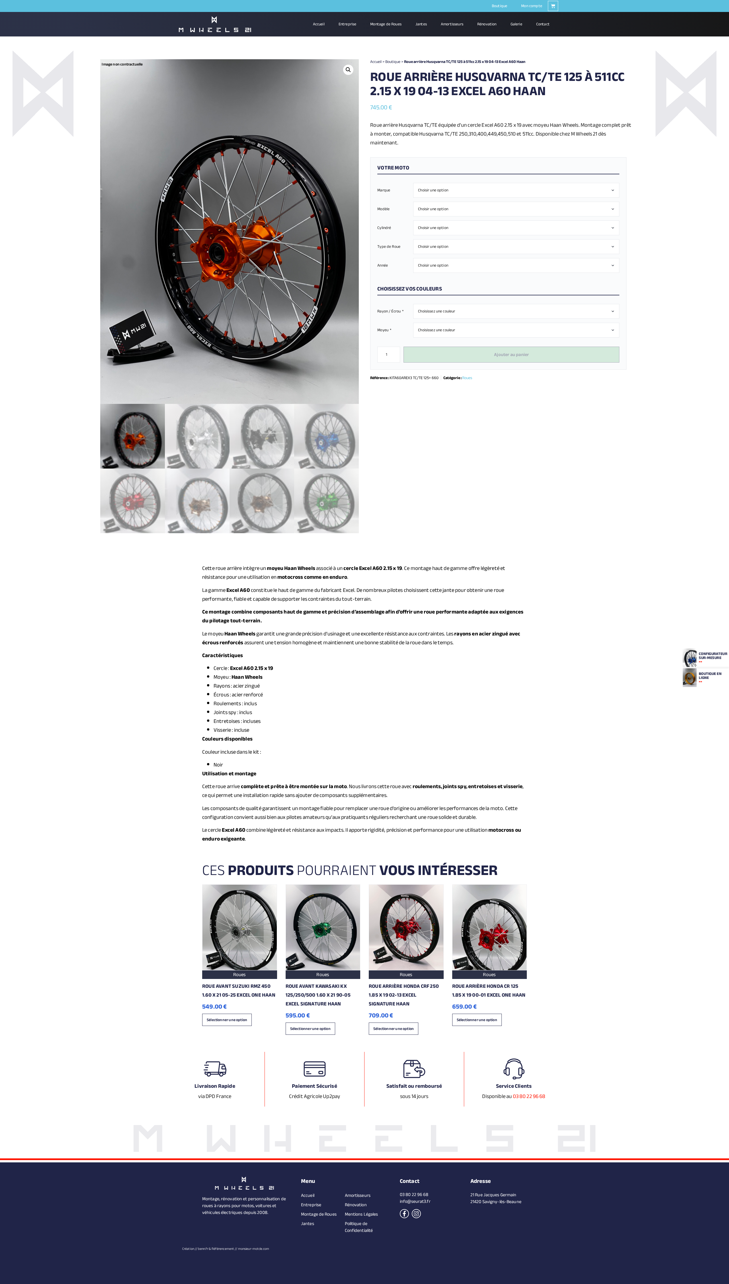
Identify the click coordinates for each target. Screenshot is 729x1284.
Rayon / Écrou (390, 311)
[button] (348, 70)
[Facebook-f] (404, 1213)
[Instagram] (416, 1213)
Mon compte (531, 6)
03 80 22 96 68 (529, 1096)
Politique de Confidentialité (359, 1227)
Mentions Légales (361, 1214)
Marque (383, 190)
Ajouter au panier (511, 354)
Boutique (499, 6)
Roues (467, 378)
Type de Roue (388, 246)
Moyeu (384, 330)
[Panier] (553, 6)
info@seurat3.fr (415, 1201)
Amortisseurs (452, 24)
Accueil (319, 24)
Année (382, 265)
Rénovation (487, 24)
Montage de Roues (386, 24)
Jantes (421, 24)
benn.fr (203, 1249)
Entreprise (348, 24)
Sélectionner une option (227, 1019)
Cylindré (384, 228)
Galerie (516, 24)
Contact (543, 24)
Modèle (383, 209)
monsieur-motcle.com (253, 1249)
